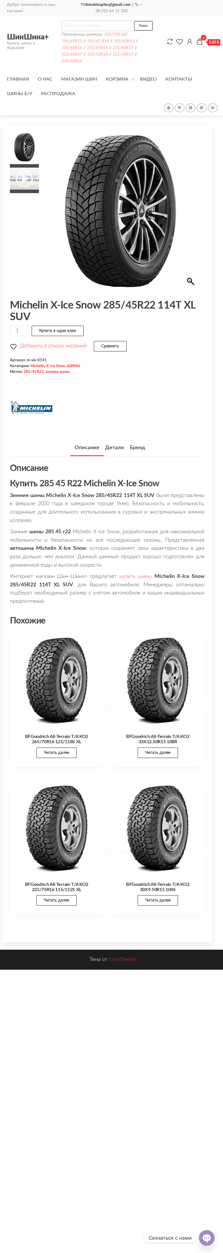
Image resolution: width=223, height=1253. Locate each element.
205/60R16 (72, 48)
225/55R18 (97, 54)
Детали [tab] (114, 447)
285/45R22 (34, 371)
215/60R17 (123, 48)
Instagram (201, 108)
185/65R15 (124, 41)
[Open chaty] (207, 1238)
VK (190, 108)
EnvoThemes (123, 959)
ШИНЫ (73, 366)
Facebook (168, 108)
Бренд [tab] (137, 447)
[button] (191, 214)
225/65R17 (72, 54)
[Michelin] (31, 407)
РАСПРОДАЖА (58, 93)
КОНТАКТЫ (179, 79)
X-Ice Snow (55, 366)
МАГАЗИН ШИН (79, 79)
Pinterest (179, 108)
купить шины (135, 576)
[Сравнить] (170, 42)
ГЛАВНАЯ (18, 79)
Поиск (143, 25)
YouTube (212, 108)
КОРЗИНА (117, 79)
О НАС (45, 79)
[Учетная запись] (189, 42)
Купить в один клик (57, 331)
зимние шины (58, 371)
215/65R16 (97, 48)
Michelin (37, 366)
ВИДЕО (148, 79)
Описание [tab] (87, 447)
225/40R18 (72, 61)
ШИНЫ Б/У (19, 93)
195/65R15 (72, 41)
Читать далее (56, 753)
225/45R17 (123, 54)
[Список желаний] (180, 42)
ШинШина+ (28, 37)
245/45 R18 (98, 41)
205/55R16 (114, 34)
